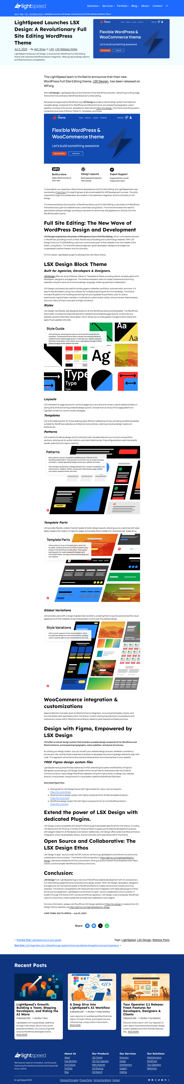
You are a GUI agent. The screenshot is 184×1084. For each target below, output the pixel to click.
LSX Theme (97, 1057)
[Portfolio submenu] (129, 6)
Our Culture (69, 1064)
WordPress (152, 1061)
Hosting (123, 1072)
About (67, 1057)
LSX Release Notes (36, 14)
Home (16, 14)
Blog (21, 14)
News (46, 1018)
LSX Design (100, 81)
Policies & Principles (69, 1080)
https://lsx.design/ (104, 108)
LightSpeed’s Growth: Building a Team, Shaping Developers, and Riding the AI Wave (37, 1009)
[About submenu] (150, 6)
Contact (116, 1080)
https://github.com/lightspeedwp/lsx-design (89, 907)
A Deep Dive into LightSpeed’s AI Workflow (90, 1006)
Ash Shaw (40, 49)
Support (123, 1068)
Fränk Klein (61, 192)
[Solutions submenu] (99, 6)
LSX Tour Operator (100, 1061)
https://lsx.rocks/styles (60, 792)
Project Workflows (103, 1011)
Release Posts (161, 939)
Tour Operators (155, 1018)
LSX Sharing (97, 1068)
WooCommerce (154, 1057)
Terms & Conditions (102, 1080)
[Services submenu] (114, 6)
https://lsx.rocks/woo (59, 798)
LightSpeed (129, 939)
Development (126, 1064)
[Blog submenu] (138, 6)
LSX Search (97, 1072)
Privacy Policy (85, 1080)
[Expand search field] (167, 6)
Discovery (124, 1057)
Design (123, 1061)
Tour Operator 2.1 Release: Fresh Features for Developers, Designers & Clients (143, 1009)
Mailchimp (152, 1068)
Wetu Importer (98, 1064)
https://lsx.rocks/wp (59, 804)
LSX (26, 14)
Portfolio (68, 1068)
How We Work (70, 1061)
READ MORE (21, 1034)
